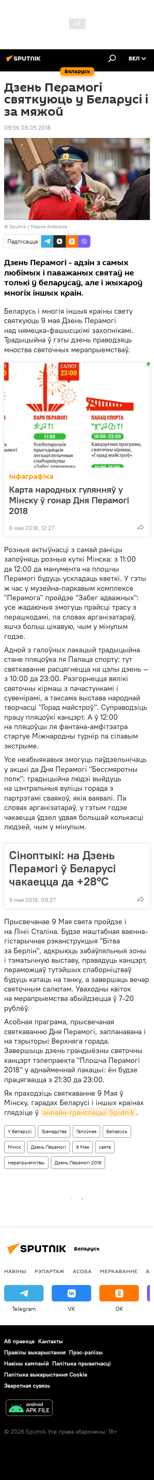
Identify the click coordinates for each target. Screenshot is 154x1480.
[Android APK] (29, 1409)
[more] (140, 527)
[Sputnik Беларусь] (24, 61)
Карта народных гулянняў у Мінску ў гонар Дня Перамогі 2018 (69, 500)
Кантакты (50, 1341)
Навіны (15, 1271)
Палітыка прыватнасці (81, 1363)
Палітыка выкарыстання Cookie (45, 1374)
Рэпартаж (49, 1271)
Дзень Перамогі (48, 1147)
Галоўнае (86, 1131)
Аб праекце (19, 1341)
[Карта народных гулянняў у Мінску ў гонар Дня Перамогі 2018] (77, 415)
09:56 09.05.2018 (27, 127)
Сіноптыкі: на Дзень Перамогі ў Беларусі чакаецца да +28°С (62, 868)
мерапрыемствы (26, 1162)
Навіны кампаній (26, 1363)
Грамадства (54, 1131)
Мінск (14, 1147)
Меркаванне (119, 1271)
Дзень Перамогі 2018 (78, 1162)
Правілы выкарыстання (35, 1352)
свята (105, 1147)
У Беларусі (20, 1131)
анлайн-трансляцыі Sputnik (88, 1112)
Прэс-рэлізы (86, 1352)
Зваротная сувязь (27, 1385)
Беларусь (116, 1131)
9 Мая (82, 1147)
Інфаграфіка (31, 476)
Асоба (82, 1271)
